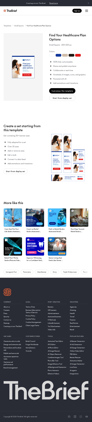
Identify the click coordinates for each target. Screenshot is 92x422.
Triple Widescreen (70, 272)
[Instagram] (81, 416)
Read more (53, 3)
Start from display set (62, 98)
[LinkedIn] (75, 416)
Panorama (27, 272)
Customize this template (62, 91)
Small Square (19, 25)
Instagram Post (11, 272)
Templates (7, 25)
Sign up (77, 11)
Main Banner (41, 272)
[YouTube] (86, 416)
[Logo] (7, 292)
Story (55, 272)
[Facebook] (69, 416)
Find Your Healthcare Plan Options (39, 25)
